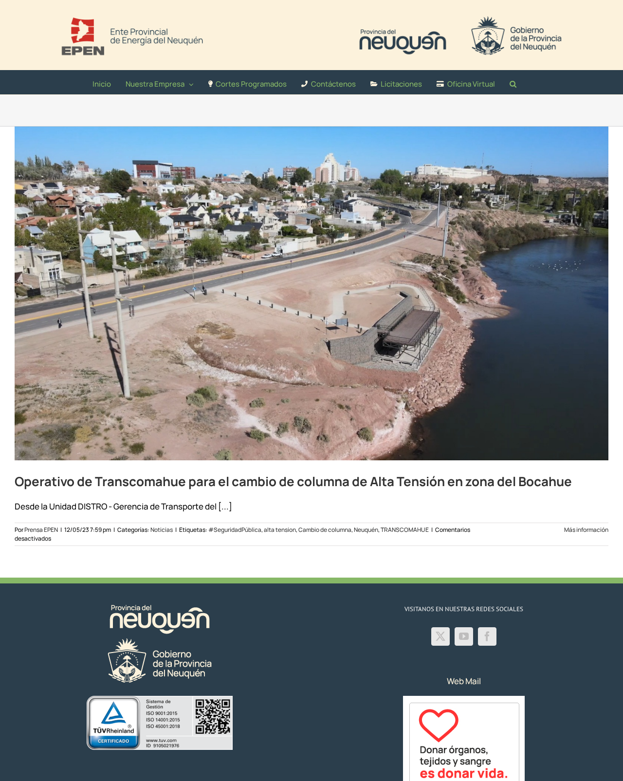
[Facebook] (487, 636)
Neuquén (366, 530)
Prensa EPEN (41, 530)
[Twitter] (440, 636)
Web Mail (464, 681)
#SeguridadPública (234, 530)
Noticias (161, 530)
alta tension (280, 530)
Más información (586, 530)
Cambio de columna (324, 530)
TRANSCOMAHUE (405, 530)
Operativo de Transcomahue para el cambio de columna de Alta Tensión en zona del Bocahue (293, 481)
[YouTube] (464, 636)
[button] (513, 82)
